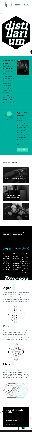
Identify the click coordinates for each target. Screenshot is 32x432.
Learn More (22, 149)
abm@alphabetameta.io (12, 420)
